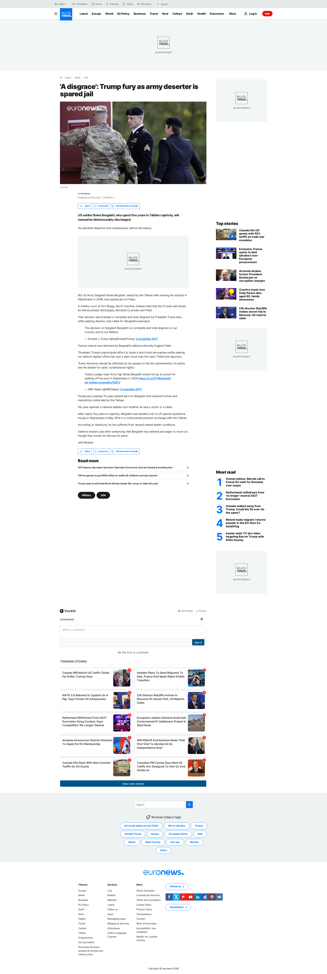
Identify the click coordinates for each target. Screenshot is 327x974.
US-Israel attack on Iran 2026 (141, 825)
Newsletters (177, 907)
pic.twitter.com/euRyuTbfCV (103, 382)
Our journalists (86, 942)
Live (267, 13)
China (163, 850)
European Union (178, 833)
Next (165, 13)
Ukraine (194, 842)
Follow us (112, 909)
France (199, 825)
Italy (200, 833)
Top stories (227, 223)
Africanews (113, 928)
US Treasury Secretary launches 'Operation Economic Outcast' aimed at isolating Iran (125, 467)
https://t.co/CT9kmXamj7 (155, 378)
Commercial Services (148, 895)
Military (86, 495)
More (139, 884)
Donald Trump (133, 833)
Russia (155, 833)
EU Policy (123, 13)
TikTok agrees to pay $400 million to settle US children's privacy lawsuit (117, 475)
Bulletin (111, 895)
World (109, 13)
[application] (133, 143)
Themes (82, 884)
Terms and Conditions (148, 900)
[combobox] (175, 4)
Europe (96, 13)
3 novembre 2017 (147, 339)
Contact (140, 918)
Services (112, 884)
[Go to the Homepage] (66, 14)
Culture (177, 13)
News (68, 78)
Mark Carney (152, 842)
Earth (189, 13)
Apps (110, 914)
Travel (154, 13)
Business (140, 13)
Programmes (85, 937)
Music (132, 842)
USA (86, 78)
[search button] (158, 4)
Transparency (144, 914)
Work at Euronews (146, 923)
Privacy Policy (144, 909)
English (61, 4)
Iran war (175, 842)
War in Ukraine (176, 825)
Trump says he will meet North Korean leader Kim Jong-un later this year (118, 483)
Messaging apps (116, 918)
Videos (82, 932)
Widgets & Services (118, 923)
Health (201, 13)
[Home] (61, 77)
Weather (112, 900)
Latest (84, 13)
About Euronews (145, 890)
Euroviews (217, 13)
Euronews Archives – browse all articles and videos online (90, 951)
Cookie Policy (143, 904)
